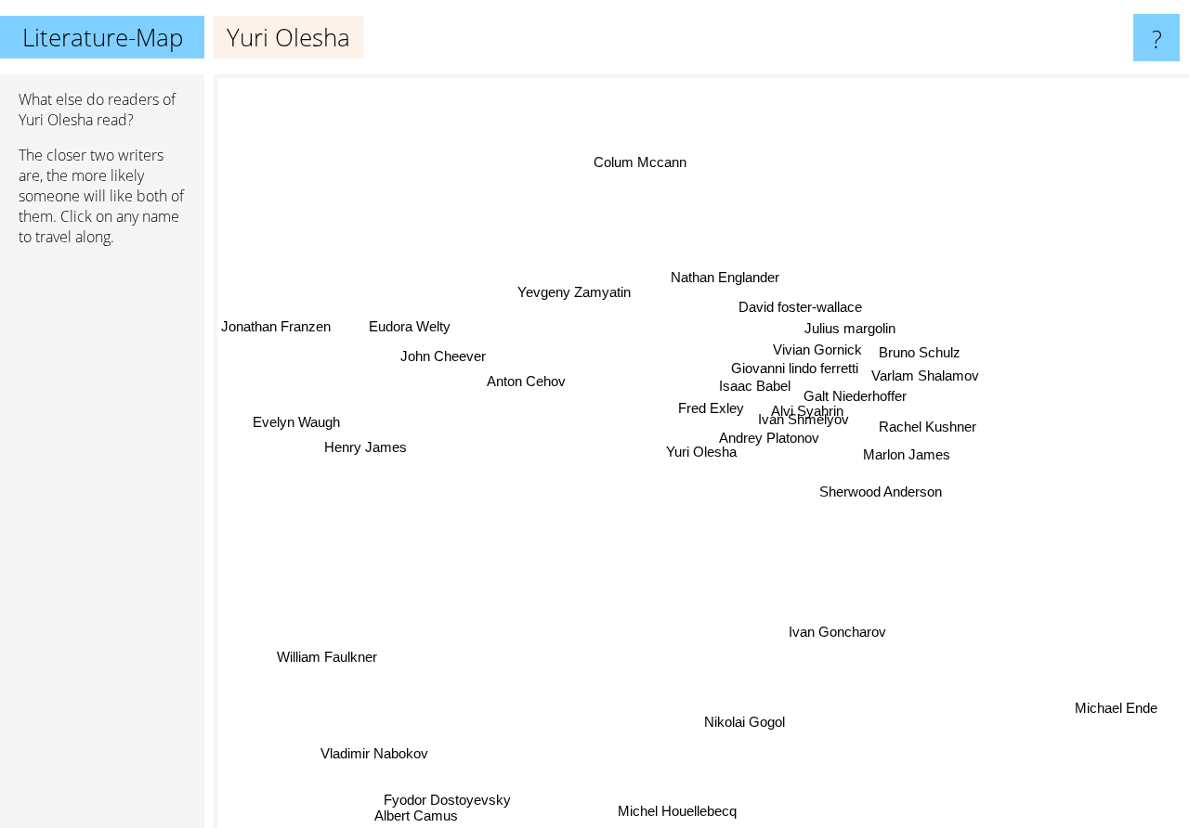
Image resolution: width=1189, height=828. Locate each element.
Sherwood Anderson (881, 491)
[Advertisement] (102, 544)
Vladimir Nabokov (371, 751)
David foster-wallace (802, 307)
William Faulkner (325, 655)
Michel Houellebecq (667, 813)
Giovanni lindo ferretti (792, 371)
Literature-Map (102, 37)
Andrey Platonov (786, 441)
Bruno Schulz (919, 352)
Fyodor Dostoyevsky (443, 799)
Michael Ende (1119, 705)
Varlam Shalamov (923, 376)
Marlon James (906, 455)
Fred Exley (711, 412)
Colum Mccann (645, 161)
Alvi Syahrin (802, 413)
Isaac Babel (755, 389)
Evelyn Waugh (296, 424)
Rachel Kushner (928, 427)
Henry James (367, 448)
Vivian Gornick (818, 350)
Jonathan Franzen (276, 335)
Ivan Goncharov (835, 632)
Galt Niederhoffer (856, 398)
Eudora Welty (410, 323)
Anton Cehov (531, 373)
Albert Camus (414, 815)
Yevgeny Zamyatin (580, 288)
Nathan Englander (727, 278)
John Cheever (447, 348)
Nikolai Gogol (741, 722)
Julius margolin (849, 328)
